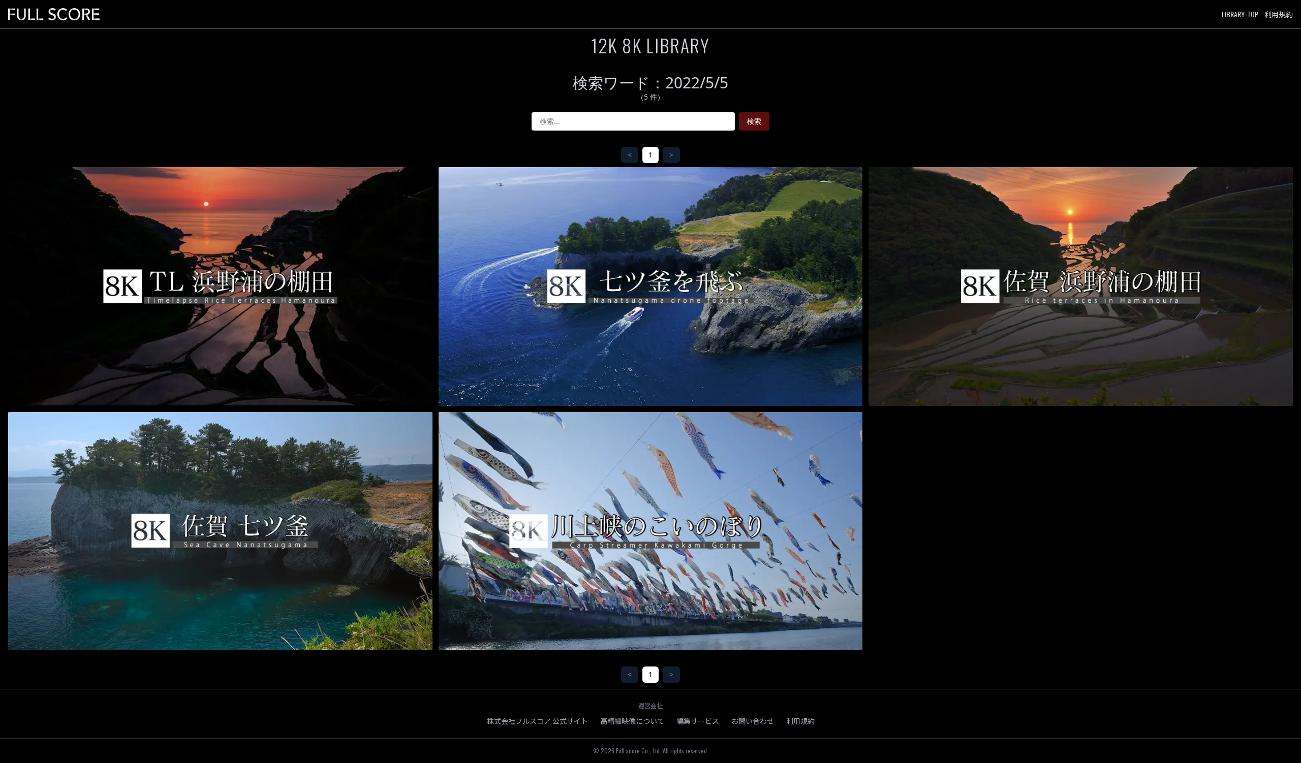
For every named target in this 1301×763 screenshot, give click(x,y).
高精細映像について (632, 721)
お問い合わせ (752, 721)
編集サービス (697, 721)
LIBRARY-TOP (1240, 14)
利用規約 (1278, 14)
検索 (754, 121)
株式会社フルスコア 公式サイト (537, 721)
